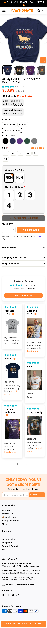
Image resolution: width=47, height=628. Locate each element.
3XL (5, 159)
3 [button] (26, 464)
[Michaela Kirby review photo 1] (12, 325)
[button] (8, 86)
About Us (6, 510)
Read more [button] (32, 351)
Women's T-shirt (12, 130)
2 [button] (21, 464)
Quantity (7, 224)
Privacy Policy (8, 539)
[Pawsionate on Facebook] (8, 595)
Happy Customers (10, 520)
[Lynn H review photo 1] (12, 370)
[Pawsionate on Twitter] (13, 595)
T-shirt (22, 124)
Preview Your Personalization (23, 623)
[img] (10, 307)
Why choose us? (11, 263)
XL (28, 153)
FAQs (4, 549)
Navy (13, 141)
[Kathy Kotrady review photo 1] (35, 426)
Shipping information (14, 257)
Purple (20, 141)
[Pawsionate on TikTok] (17, 595)
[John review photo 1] (35, 380)
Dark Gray (34, 141)
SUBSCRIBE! (37, 495)
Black (5, 141)
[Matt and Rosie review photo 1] (35, 328)
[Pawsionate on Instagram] (3, 595)
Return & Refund (10, 546)
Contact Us (7, 514)
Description (9, 247)
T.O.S (4, 536)
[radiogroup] (23, 178)
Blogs (4, 524)
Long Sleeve (9, 124)
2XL (35, 153)
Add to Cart (31, 229)
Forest (27, 141)
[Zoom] (43, 60)
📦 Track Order (9, 517)
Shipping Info (8, 542)
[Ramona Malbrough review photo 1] (12, 429)
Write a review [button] (23, 295)
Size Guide (37, 148)
